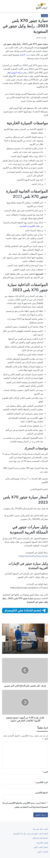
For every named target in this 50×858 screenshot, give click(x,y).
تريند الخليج (25, 54)
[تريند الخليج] (41, 6)
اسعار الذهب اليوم (41, 847)
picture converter (40, 838)
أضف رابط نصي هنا (40, 829)
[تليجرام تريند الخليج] (25, 610)
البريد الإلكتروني (41, 782)
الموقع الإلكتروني (41, 792)
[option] (25, 639)
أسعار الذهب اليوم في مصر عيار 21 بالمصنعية (30, 833)
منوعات (44, 16)
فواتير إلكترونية (42, 842)
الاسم (45, 772)
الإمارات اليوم (43, 852)
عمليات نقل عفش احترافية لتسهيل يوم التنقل (25, 641)
